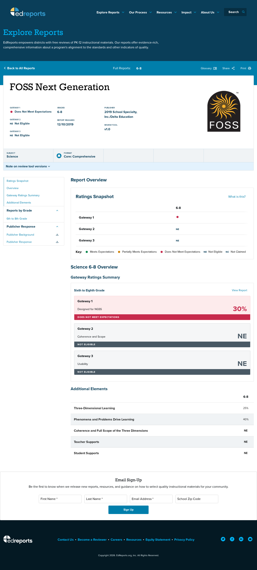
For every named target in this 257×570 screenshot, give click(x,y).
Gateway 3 (86, 240)
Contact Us (66, 539)
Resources (165, 12)
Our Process (138, 12)
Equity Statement (158, 539)
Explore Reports (108, 12)
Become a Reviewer (92, 539)
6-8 (138, 68)
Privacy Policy (184, 539)
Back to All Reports (21, 68)
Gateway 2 (87, 229)
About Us (208, 12)
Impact (187, 12)
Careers (116, 539)
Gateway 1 (86, 217)
